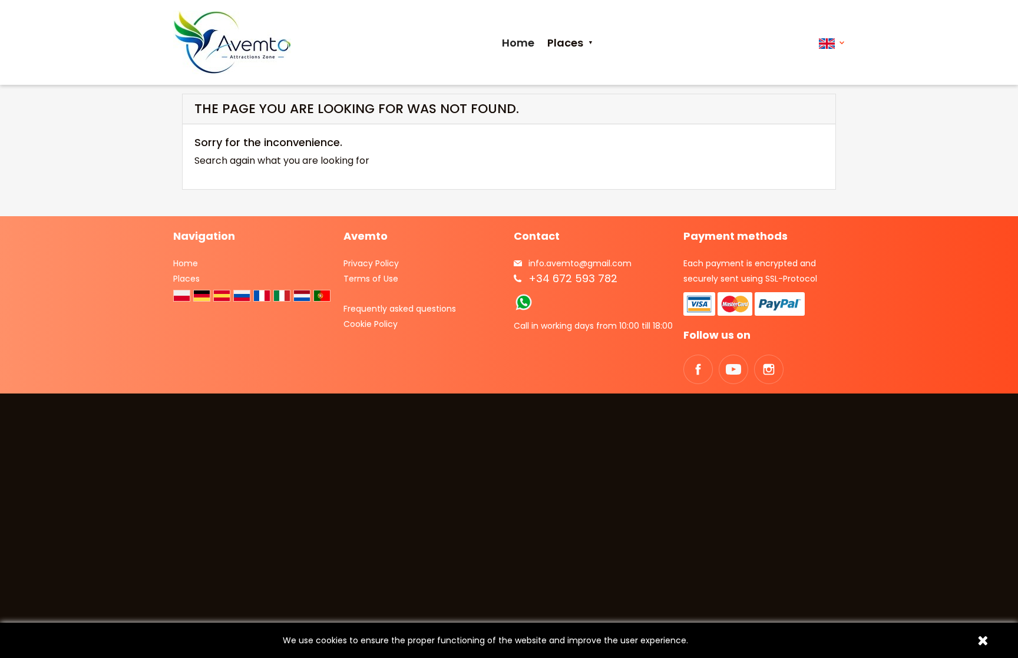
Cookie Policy (370, 324)
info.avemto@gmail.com (580, 263)
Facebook (698, 369)
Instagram (769, 369)
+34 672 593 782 (572, 278)
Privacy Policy (371, 263)
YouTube (733, 369)
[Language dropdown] (831, 43)
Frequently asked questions (399, 309)
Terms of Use (370, 279)
